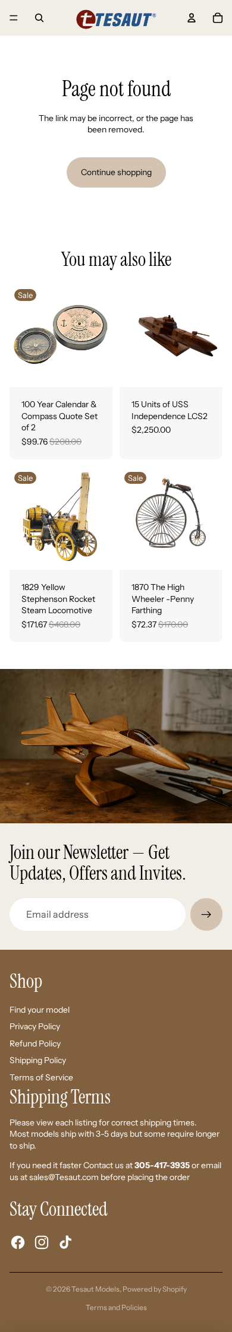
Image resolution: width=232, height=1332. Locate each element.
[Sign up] (206, 914)
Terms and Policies (116, 1307)
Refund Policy (35, 1043)
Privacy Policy (35, 1026)
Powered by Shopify (155, 1289)
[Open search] (39, 18)
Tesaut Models (95, 1289)
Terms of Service (41, 1077)
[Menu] (13, 17)
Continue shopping (116, 172)
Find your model (40, 1009)
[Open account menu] (191, 18)
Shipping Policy (38, 1060)
